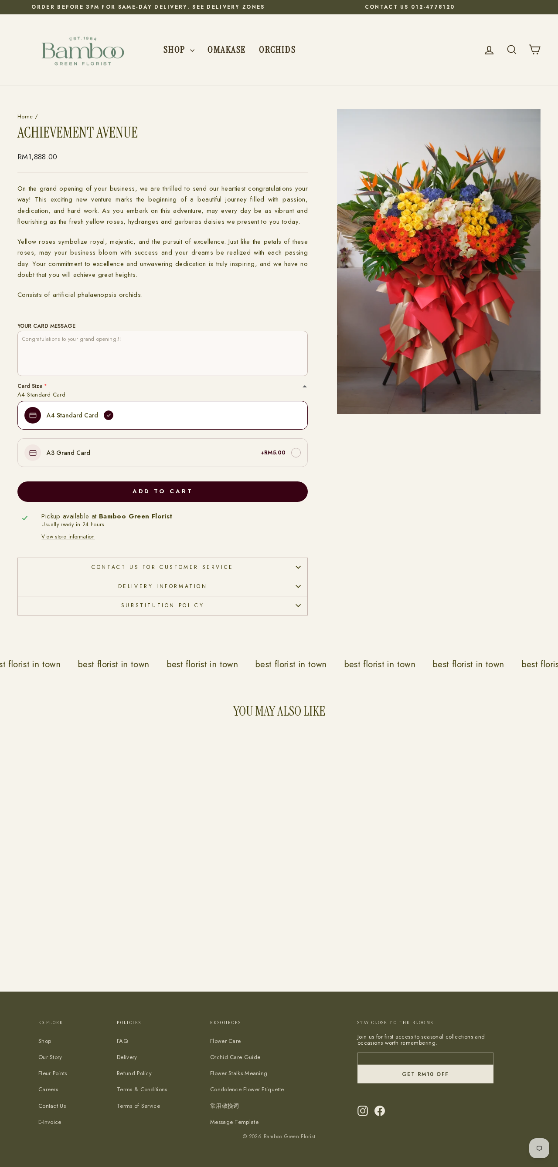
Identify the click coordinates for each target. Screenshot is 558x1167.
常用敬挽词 (224, 1106)
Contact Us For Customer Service (163, 567)
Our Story (50, 1057)
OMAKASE (227, 49)
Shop (175, 49)
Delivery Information (163, 586)
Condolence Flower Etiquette (247, 1089)
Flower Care (225, 1041)
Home (25, 116)
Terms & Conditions (142, 1089)
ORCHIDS (277, 49)
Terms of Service (138, 1106)
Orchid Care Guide (235, 1057)
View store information (68, 537)
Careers (48, 1089)
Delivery (127, 1057)
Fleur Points (52, 1073)
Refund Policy (134, 1073)
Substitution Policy (162, 605)
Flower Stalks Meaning (238, 1073)
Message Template (234, 1122)
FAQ (122, 1041)
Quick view (79, 917)
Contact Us (52, 1106)
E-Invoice (49, 1122)
